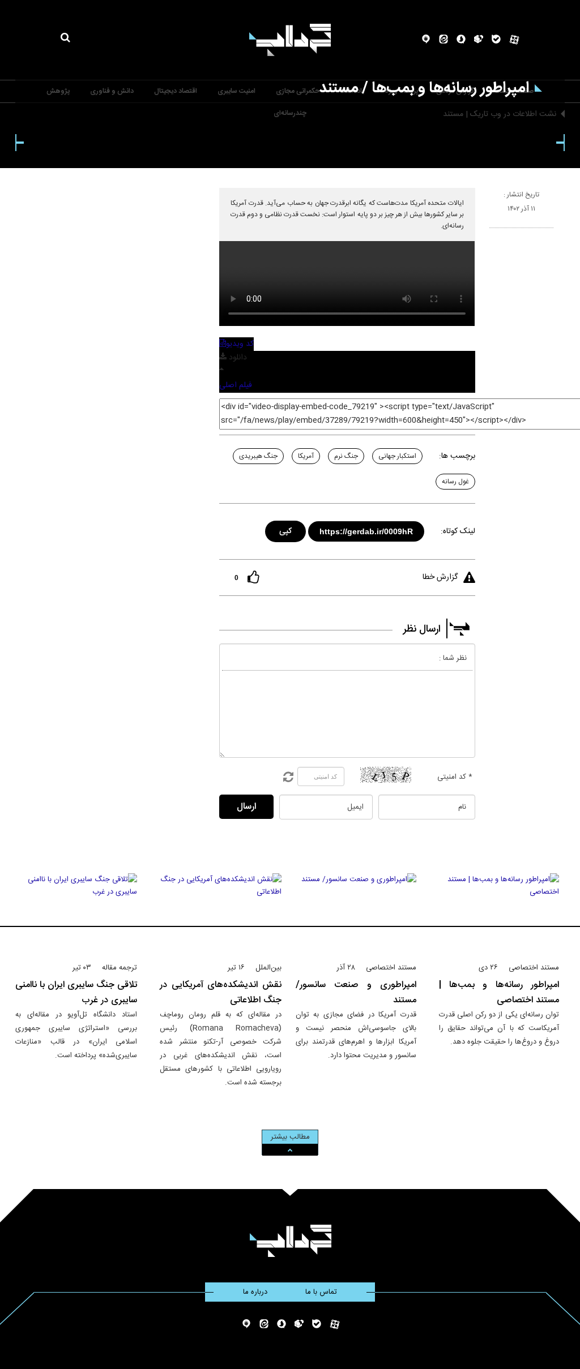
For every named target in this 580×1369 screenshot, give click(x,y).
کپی (286, 529)
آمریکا (306, 456)
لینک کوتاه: (458, 531)
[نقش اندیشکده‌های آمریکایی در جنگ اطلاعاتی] (221, 912)
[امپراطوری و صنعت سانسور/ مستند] (356, 912)
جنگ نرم (346, 456)
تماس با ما (321, 1292)
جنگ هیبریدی (258, 456)
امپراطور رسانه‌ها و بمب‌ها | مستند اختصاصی (499, 992)
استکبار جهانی (397, 456)
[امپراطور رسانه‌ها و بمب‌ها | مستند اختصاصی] (499, 912)
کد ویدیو (240, 344)
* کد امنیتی (454, 777)
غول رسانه (455, 481)
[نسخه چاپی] (494, 232)
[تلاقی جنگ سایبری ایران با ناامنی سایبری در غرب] (76, 912)
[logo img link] (290, 40)
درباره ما (255, 1292)
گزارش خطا (440, 577)
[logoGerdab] (290, 1241)
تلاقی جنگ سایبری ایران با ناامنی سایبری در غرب (76, 992)
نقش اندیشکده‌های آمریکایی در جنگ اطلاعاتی (221, 992)
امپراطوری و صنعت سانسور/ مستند (356, 992)
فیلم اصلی (235, 385)
